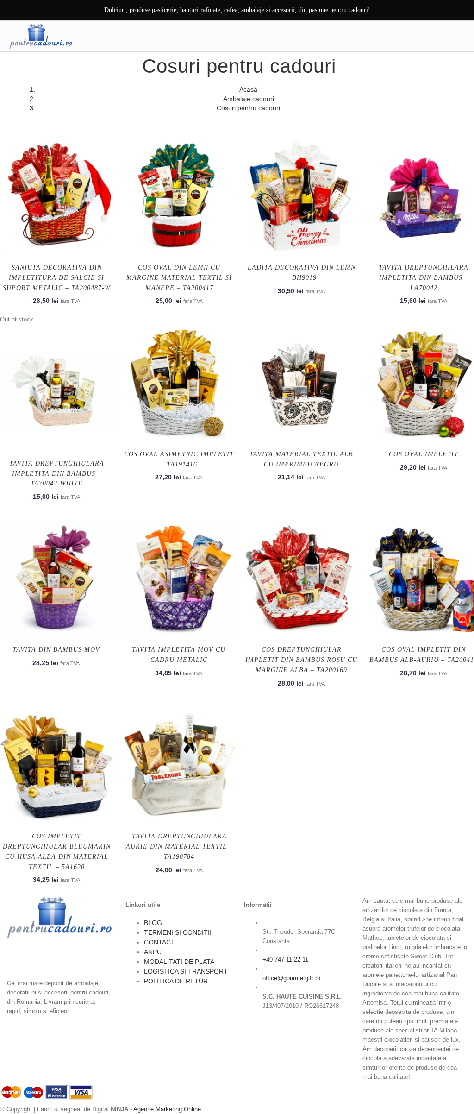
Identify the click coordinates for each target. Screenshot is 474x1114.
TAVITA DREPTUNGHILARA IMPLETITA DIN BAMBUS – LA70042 (423, 277)
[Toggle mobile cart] (440, 36)
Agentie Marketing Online (167, 1109)
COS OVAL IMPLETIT (423, 454)
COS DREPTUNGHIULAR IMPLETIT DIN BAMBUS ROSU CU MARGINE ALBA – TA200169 (301, 659)
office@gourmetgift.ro (291, 978)
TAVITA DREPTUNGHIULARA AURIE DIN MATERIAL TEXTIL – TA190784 (179, 846)
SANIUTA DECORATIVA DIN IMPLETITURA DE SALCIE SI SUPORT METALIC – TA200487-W (57, 277)
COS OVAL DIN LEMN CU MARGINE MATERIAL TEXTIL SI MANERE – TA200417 (179, 277)
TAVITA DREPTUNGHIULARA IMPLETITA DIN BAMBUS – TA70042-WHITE (56, 473)
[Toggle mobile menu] (460, 36)
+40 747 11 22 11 (285, 959)
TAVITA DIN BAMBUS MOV (56, 649)
